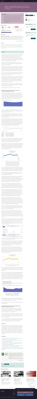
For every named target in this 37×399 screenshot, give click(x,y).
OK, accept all (25, 392)
